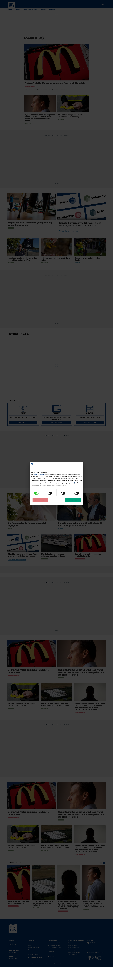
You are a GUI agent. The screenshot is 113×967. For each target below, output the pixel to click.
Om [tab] (77, 468)
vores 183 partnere (39, 474)
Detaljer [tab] (49, 468)
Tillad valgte (56, 500)
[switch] (50, 493)
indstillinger (73, 482)
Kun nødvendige (40, 500)
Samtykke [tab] (36, 468)
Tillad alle (72, 500)
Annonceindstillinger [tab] (63, 468)
